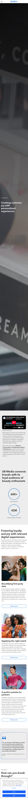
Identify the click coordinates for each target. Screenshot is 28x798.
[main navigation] (1, 1)
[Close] (25, 780)
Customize (14, 788)
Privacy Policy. (18, 785)
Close (14, 795)
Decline (14, 791)
